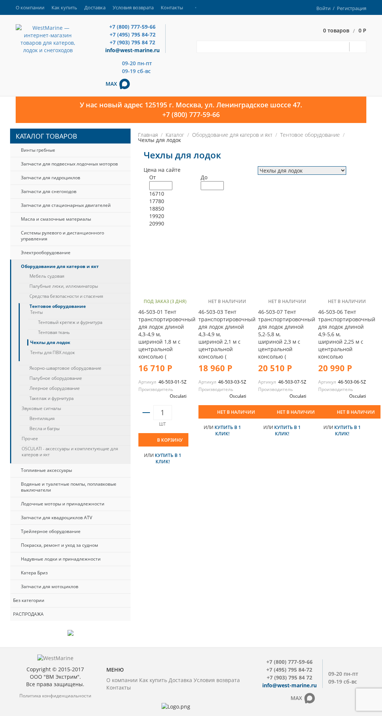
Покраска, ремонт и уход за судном (59, 545)
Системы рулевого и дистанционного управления (62, 236)
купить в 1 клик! (168, 458)
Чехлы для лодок (50, 343)
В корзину (170, 440)
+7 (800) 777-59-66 (132, 26)
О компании (30, 7)
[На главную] (48, 38)
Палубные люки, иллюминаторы (63, 286)
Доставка (95, 7)
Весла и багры (44, 429)
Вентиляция (41, 419)
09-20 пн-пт (137, 63)
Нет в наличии (236, 412)
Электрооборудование (46, 252)
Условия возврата (133, 7)
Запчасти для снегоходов (48, 191)
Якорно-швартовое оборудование (65, 368)
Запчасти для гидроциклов (50, 177)
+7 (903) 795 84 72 (132, 42)
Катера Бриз (34, 573)
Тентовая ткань (54, 332)
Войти (323, 8)
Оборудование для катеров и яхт (60, 266)
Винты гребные (38, 150)
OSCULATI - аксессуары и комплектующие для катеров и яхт (70, 452)
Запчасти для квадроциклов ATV (56, 517)
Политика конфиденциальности (55, 696)
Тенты (36, 312)
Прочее (30, 439)
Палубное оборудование (55, 378)
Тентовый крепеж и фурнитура (70, 322)
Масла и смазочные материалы (56, 219)
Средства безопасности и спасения (66, 296)
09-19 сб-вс (136, 71)
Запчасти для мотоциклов (49, 586)
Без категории (28, 600)
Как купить (64, 7)
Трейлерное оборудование (51, 531)
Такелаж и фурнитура (51, 398)
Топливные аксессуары (46, 470)
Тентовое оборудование (57, 306)
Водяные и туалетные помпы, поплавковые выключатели (68, 487)
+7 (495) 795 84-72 (133, 34)
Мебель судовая (46, 276)
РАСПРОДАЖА (28, 614)
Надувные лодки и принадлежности (61, 559)
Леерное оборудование (54, 388)
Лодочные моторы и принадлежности (62, 504)
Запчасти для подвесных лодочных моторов (69, 164)
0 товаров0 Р (344, 31)
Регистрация (351, 8)
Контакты (172, 7)
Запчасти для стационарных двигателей (66, 205)
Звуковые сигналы (41, 408)
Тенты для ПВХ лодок (52, 353)
